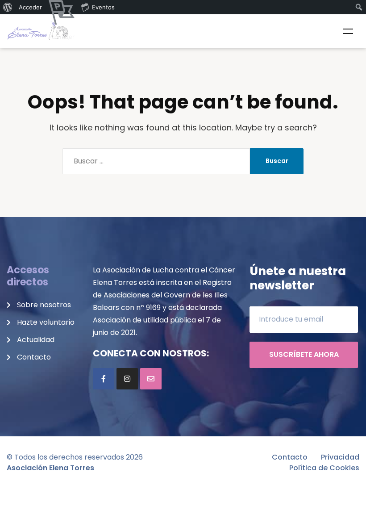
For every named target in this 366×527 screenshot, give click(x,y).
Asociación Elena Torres (50, 468)
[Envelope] (151, 378)
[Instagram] (127, 378)
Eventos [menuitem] (103, 7)
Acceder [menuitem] (30, 7)
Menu (348, 31)
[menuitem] (8, 7)
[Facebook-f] (103, 378)
